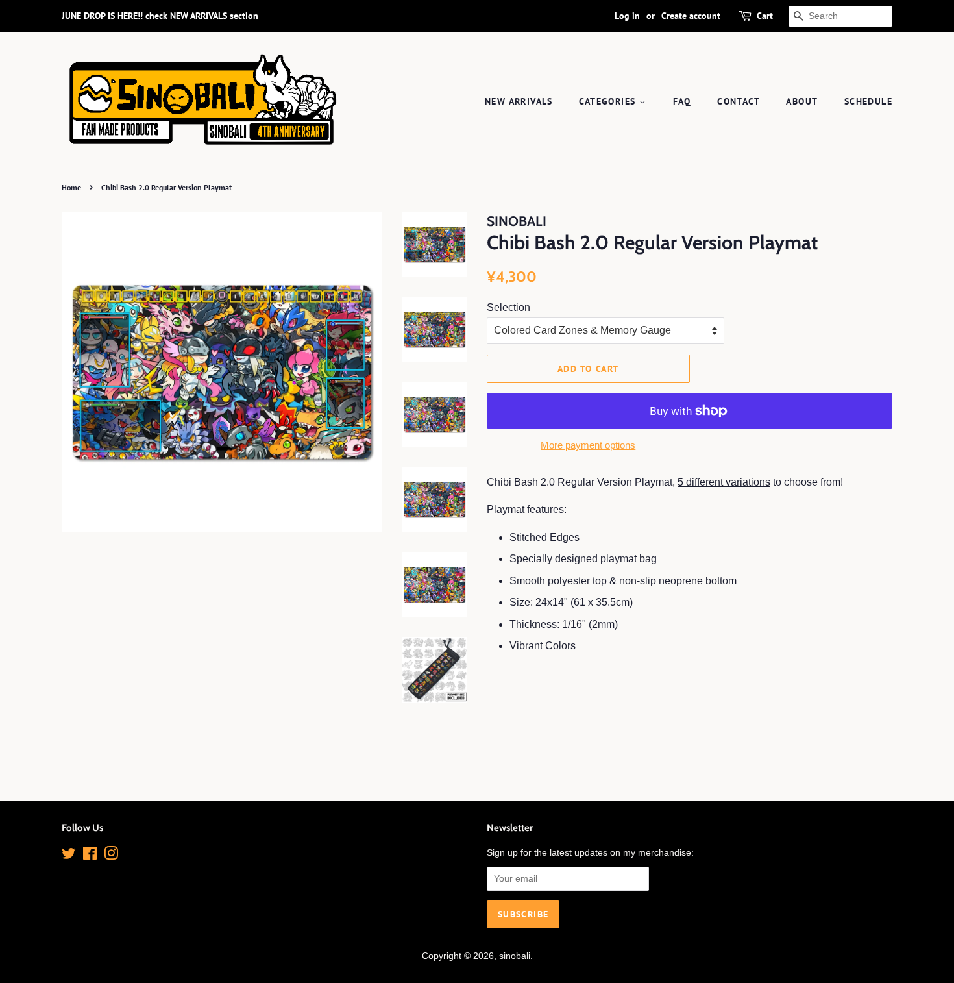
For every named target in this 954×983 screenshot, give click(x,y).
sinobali (514, 956)
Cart (765, 15)
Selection (508, 307)
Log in (627, 15)
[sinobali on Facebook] (89, 856)
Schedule (868, 101)
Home (71, 187)
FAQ (682, 101)
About (802, 101)
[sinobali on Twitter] (69, 856)
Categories (609, 101)
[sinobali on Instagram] (111, 856)
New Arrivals (519, 101)
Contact (738, 101)
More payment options (588, 445)
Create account (690, 15)
